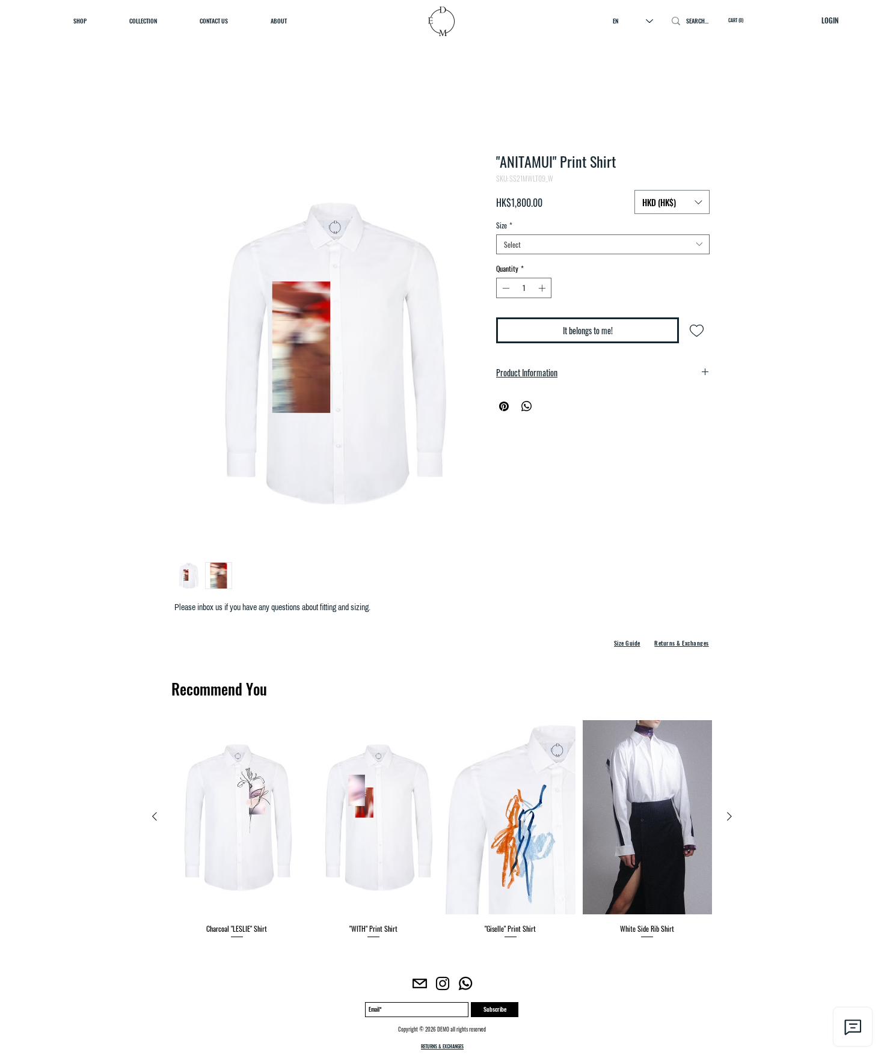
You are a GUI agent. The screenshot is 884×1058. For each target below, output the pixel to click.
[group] (442, 832)
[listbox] (672, 202)
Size (504, 227)
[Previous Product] (154, 819)
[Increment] (543, 290)
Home (184, 111)
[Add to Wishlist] (697, 333)
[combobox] (603, 247)
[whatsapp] (465, 986)
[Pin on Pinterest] (504, 409)
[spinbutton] (523, 290)
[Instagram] (443, 986)
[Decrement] (504, 290)
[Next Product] (729, 819)
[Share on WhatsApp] (527, 409)
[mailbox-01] (420, 986)
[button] (672, 202)
